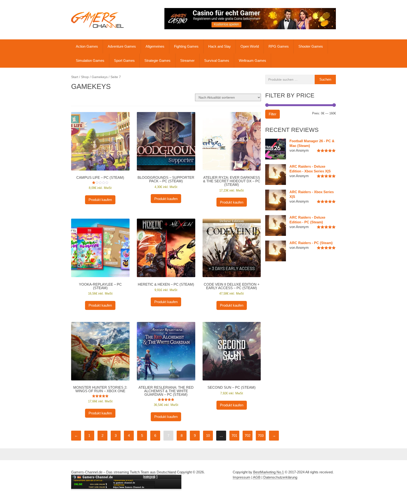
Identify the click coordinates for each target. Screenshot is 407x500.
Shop (85, 77)
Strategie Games (157, 60)
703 (261, 435)
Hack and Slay (219, 46)
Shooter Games (310, 46)
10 (208, 435)
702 (247, 435)
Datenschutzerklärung (280, 477)
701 (234, 435)
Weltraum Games (252, 60)
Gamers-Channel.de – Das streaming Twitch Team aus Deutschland (123, 472)
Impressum (241, 477)
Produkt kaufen (100, 200)
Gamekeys (100, 77)
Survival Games (216, 60)
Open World (249, 46)
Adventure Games (122, 46)
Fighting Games (186, 46)
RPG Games (279, 46)
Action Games (87, 46)
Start (74, 77)
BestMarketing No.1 (268, 472)
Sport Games (124, 60)
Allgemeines (155, 46)
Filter (272, 114)
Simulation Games (90, 60)
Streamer (187, 60)
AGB (256, 477)
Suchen (325, 79)
